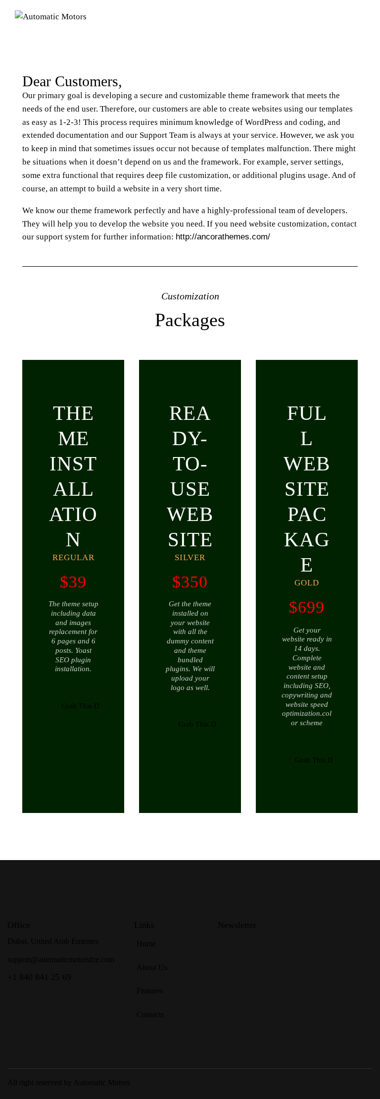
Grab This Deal (80, 706)
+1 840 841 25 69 (39, 977)
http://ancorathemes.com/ (223, 236)
